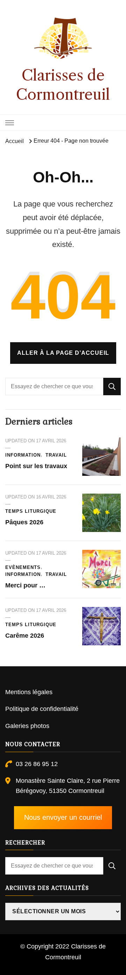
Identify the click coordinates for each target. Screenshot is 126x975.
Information (23, 455)
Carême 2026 (24, 635)
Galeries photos (27, 725)
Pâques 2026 (24, 522)
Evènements (23, 567)
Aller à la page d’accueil (63, 353)
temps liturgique (30, 511)
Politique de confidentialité (41, 708)
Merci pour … (25, 585)
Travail (56, 455)
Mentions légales (28, 692)
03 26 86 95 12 (37, 763)
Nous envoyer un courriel (63, 817)
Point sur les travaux (36, 466)
